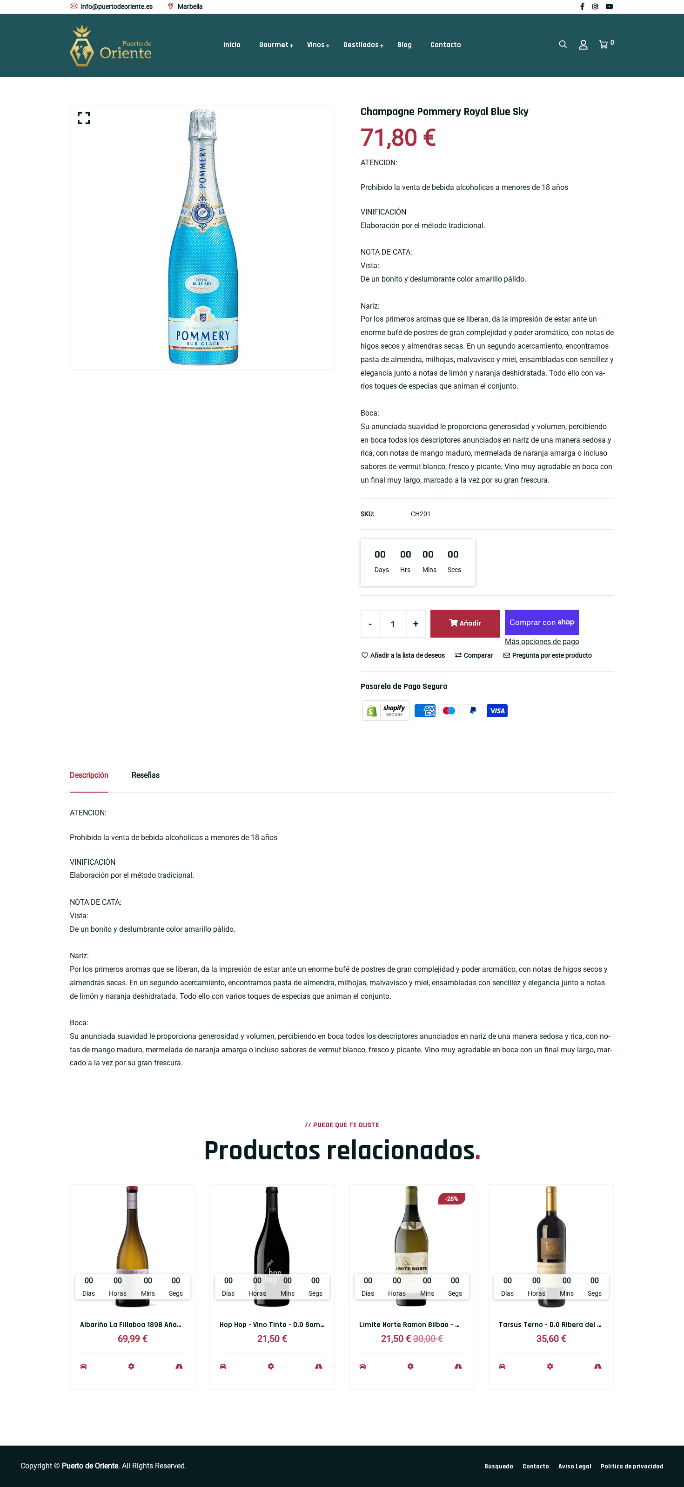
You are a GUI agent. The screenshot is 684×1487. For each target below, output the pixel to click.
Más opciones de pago (542, 641)
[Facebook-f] (582, 6)
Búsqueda (498, 1466)
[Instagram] (595, 6)
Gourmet (273, 45)
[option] (202, 237)
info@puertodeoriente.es (116, 6)
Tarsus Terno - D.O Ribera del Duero (558, 1325)
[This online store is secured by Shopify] (387, 710)
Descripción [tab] (89, 775)
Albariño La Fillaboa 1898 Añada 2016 (141, 1325)
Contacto (445, 45)
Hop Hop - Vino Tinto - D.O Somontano (282, 1325)
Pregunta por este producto (551, 655)
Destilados (361, 45)
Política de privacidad (632, 1466)
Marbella (189, 6)
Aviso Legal (574, 1466)
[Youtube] (609, 6)
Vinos (316, 45)
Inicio (232, 45)
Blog (404, 45)
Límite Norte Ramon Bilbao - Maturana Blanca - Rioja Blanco (458, 1325)
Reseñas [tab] (146, 775)
